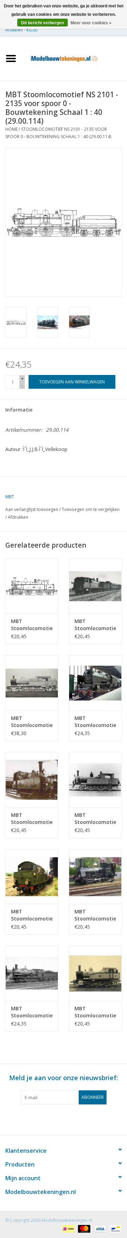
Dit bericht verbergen (42, 22)
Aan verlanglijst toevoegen (31, 509)
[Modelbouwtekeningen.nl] (74, 58)
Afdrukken (18, 517)
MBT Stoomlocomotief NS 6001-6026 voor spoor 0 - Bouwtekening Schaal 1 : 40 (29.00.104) (32, 722)
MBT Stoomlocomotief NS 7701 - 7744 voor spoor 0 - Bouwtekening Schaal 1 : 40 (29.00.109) (95, 915)
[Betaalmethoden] (67, 1228)
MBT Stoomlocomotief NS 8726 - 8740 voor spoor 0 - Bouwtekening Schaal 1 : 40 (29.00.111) (95, 1012)
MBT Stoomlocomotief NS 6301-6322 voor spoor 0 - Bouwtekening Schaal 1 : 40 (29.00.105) (95, 722)
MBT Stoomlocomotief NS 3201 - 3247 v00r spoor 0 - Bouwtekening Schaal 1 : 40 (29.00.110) (32, 1012)
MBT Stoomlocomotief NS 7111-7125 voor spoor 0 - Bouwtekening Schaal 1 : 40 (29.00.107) (95, 819)
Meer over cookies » (91, 22)
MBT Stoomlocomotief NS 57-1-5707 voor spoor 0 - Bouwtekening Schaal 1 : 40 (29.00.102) (32, 625)
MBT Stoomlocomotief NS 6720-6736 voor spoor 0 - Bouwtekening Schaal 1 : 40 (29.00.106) (32, 819)
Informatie (18, 409)
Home (11, 129)
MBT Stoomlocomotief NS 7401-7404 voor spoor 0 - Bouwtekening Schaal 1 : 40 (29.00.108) (32, 915)
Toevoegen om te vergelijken (91, 509)
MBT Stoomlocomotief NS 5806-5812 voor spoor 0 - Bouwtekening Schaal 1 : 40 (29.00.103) (95, 625)
